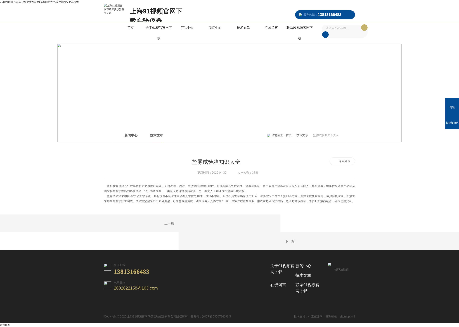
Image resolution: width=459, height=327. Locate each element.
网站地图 (5, 325)
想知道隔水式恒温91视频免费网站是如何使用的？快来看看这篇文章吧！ (160, 223)
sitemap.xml (347, 316)
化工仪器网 (315, 316)
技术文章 (243, 27)
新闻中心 (215, 27)
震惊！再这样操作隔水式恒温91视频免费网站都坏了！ (299, 241)
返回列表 (344, 161)
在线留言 (271, 27)
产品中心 (187, 27)
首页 (130, 27)
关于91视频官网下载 (159, 33)
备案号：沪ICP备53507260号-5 (211, 316)
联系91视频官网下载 (300, 33)
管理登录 (331, 316)
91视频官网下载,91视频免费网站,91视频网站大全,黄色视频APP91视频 (39, 1)
